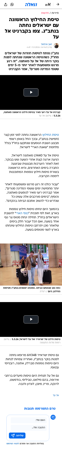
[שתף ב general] (5, 4)
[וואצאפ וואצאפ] (12, 4)
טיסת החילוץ (50, 135)
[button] (47, 4)
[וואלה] (31, 4)
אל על (56, 395)
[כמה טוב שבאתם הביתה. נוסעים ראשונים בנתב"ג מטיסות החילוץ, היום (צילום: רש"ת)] (31, 269)
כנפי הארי (22, 213)
